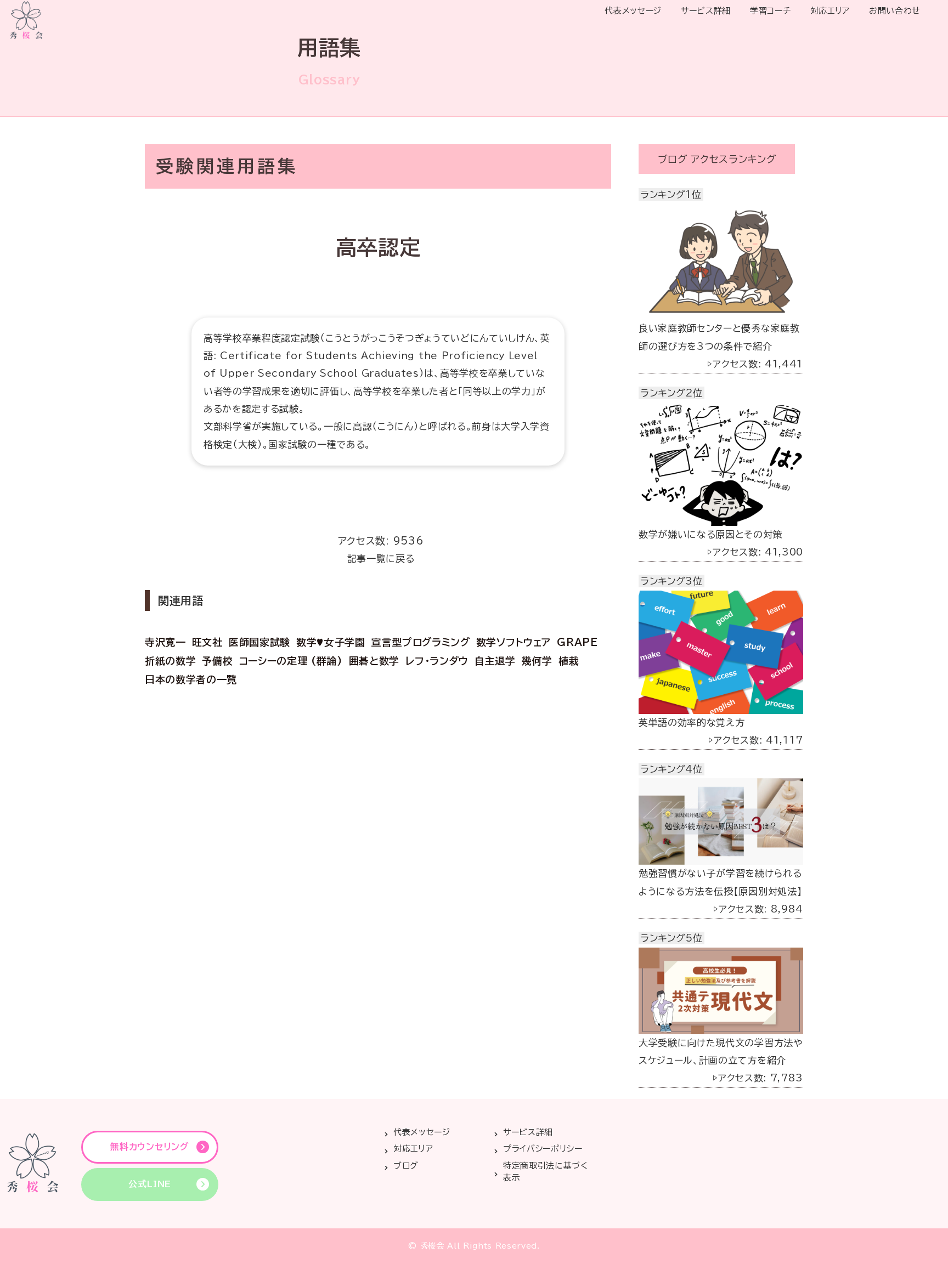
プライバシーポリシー (543, 1148)
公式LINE (149, 1184)
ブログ (406, 1165)
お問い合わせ (895, 11)
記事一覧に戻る (381, 558)
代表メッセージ (633, 11)
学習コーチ (770, 11)
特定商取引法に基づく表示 (545, 1171)
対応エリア (830, 11)
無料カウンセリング (149, 1146)
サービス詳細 (706, 11)
